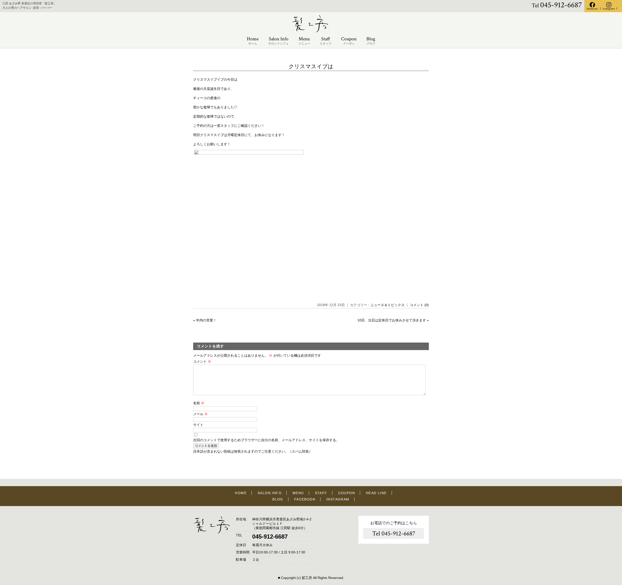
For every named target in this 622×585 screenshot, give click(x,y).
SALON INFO (270, 493)
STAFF (321, 493)
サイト (198, 425)
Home (253, 40)
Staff (325, 40)
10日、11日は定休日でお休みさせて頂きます (391, 320)
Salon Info (278, 40)
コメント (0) (419, 305)
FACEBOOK (304, 499)
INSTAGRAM (337, 499)
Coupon (349, 40)
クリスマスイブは (311, 66)
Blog (370, 40)
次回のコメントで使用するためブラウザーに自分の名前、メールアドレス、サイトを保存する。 (266, 440)
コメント (202, 361)
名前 (198, 403)
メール (200, 414)
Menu (304, 40)
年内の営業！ (206, 320)
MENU (298, 493)
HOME (241, 493)
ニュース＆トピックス (388, 305)
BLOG (277, 499)
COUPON (346, 493)
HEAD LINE (376, 493)
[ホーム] (311, 32)
